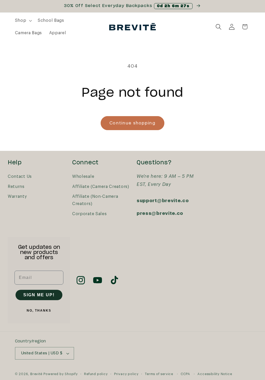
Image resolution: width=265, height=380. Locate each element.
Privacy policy (126, 374)
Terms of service (159, 374)
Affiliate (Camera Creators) (100, 187)
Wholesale (83, 176)
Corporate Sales (89, 214)
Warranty (17, 196)
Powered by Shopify (60, 374)
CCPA (185, 374)
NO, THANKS (39, 310)
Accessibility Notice (214, 374)
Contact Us (20, 176)
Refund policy (96, 374)
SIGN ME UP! (39, 295)
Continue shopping (132, 123)
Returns (16, 187)
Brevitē (36, 374)
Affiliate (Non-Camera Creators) (95, 200)
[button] (22, 21)
